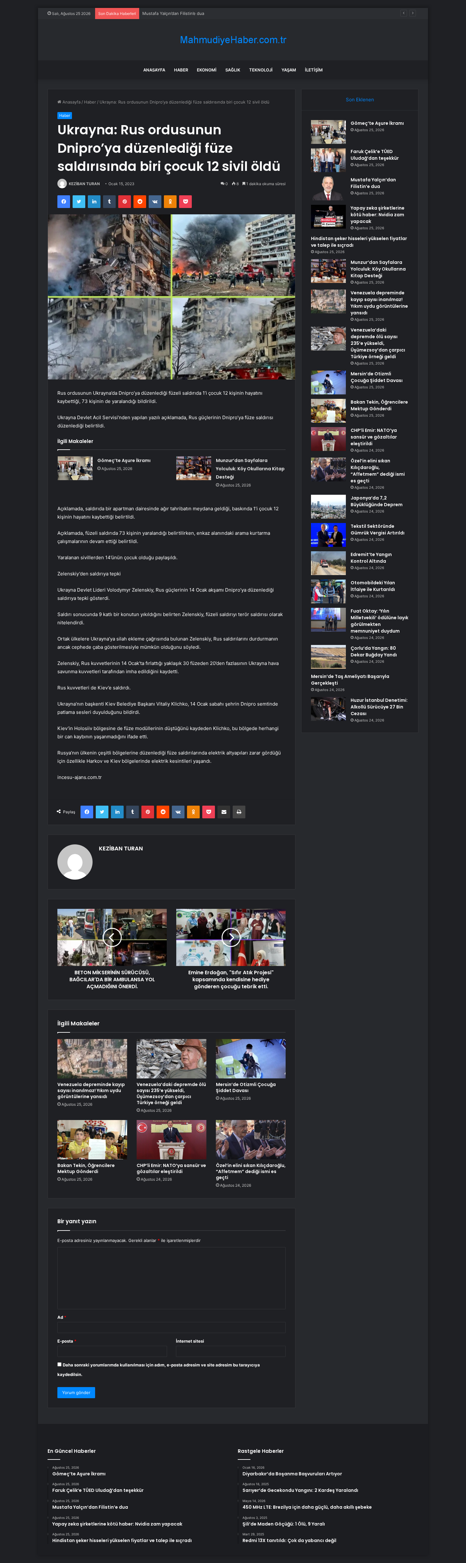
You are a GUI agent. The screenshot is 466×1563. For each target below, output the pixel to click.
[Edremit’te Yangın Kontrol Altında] (328, 563)
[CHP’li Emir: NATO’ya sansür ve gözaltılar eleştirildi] (171, 1139)
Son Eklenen (360, 100)
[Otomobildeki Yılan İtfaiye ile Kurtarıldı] (328, 591)
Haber (181, 69)
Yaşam (289, 69)
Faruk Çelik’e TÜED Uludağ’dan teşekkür (375, 154)
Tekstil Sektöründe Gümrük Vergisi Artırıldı (378, 529)
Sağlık (232, 69)
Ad (61, 1317)
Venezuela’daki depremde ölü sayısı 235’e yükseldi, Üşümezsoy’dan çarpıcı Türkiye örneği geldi (171, 1093)
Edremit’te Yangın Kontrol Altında (371, 557)
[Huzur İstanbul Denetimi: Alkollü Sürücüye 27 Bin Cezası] (328, 709)
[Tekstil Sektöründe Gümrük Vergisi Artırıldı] (328, 535)
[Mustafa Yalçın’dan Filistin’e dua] (328, 188)
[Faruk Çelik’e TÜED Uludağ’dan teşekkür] (328, 160)
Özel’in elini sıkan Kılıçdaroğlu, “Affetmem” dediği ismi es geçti (251, 1171)
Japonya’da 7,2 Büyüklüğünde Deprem (377, 501)
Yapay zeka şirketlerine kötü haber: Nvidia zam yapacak (378, 215)
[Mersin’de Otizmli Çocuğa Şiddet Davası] (251, 1058)
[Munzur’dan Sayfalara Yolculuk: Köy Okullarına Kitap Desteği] (193, 468)
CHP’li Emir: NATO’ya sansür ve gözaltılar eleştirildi (171, 1168)
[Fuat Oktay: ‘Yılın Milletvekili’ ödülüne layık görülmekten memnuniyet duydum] (328, 620)
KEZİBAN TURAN (84, 183)
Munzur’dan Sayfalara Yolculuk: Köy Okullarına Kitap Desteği (250, 468)
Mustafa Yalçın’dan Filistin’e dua (173, 13)
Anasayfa (154, 69)
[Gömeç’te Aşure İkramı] (75, 468)
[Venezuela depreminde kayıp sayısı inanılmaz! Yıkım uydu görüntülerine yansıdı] (92, 1058)
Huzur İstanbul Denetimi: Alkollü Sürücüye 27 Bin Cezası (379, 707)
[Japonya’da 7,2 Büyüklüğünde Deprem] (328, 507)
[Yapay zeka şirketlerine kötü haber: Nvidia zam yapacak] (328, 217)
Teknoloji (261, 69)
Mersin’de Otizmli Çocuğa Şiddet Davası (246, 1087)
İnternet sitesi (190, 1341)
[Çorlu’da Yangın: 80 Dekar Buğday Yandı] (328, 657)
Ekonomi (207, 69)
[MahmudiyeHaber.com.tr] (233, 40)
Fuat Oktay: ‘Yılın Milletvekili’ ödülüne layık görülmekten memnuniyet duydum (379, 621)
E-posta (66, 1341)
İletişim (314, 69)
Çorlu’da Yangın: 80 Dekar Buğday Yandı (374, 651)
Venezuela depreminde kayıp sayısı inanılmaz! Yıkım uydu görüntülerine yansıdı (91, 1090)
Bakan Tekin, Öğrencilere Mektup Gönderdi (86, 1168)
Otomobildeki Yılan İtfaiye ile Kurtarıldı (373, 586)
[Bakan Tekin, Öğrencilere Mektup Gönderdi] (92, 1139)
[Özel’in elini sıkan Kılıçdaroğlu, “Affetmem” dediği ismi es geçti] (251, 1139)
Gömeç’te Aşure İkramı (124, 460)
